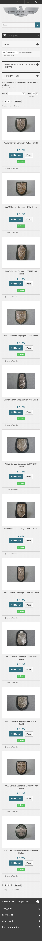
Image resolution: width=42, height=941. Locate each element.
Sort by (4, 93)
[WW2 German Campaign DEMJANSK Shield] (21, 252)
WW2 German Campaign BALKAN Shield (21, 336)
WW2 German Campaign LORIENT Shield (21, 593)
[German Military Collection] (21, 11)
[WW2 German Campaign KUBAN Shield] (21, 124)
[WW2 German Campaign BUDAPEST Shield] (21, 445)
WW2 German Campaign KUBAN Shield (21, 143)
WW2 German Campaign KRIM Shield (21, 207)
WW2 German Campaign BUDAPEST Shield (21, 465)
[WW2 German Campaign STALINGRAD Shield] (21, 767)
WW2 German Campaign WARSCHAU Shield (21, 722)
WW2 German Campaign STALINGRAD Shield (21, 787)
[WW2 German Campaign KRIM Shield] (21, 188)
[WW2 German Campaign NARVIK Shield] (21, 381)
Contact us (20, 2)
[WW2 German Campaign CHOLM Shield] (21, 510)
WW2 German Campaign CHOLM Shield (21, 528)
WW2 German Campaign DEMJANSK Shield (21, 272)
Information (11, 75)
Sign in (37, 2)
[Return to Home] (4, 52)
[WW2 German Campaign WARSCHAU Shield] (21, 702)
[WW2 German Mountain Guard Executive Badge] (21, 831)
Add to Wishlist (12, 168)
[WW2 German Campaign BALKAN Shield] (21, 317)
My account (7, 921)
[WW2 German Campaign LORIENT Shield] (21, 574)
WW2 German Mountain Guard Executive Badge (21, 851)
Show (29, 93)
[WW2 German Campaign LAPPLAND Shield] (21, 638)
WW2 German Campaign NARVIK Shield (21, 400)
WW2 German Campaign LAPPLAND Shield (21, 658)
